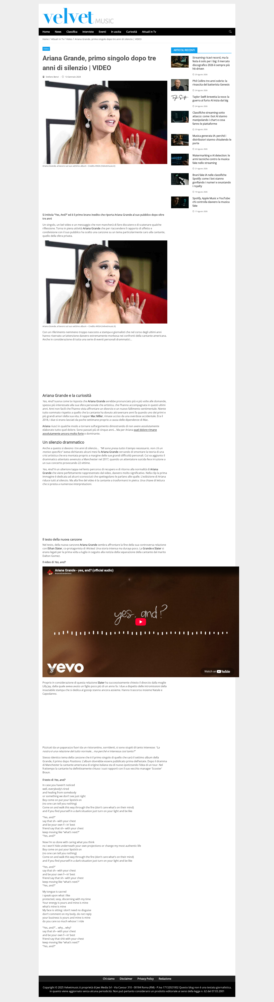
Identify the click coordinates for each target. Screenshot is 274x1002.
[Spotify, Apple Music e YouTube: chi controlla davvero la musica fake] (180, 202)
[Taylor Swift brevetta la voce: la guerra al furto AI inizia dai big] (180, 98)
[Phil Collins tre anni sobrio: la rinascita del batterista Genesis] (180, 85)
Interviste (88, 31)
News (58, 31)
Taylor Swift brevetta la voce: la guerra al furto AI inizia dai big (210, 98)
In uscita (116, 31)
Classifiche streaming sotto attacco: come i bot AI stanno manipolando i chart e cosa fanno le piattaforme (209, 118)
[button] (230, 31)
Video (46, 48)
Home (46, 31)
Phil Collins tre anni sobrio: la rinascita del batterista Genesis (211, 82)
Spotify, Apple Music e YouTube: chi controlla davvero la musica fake (211, 201)
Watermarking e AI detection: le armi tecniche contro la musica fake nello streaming (211, 159)
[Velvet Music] (78, 15)
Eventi (102, 31)
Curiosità (131, 31)
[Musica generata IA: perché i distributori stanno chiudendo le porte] (180, 140)
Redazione (165, 978)
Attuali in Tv (149, 31)
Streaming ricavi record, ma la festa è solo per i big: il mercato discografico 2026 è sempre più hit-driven (211, 63)
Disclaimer (126, 978)
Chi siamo (109, 978)
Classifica (71, 31)
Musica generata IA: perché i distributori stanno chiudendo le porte (211, 139)
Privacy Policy (145, 978)
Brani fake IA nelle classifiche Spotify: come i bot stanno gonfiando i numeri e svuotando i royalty (211, 180)
